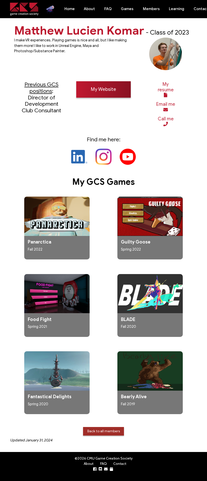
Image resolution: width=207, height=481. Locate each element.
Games (127, 9)
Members (151, 9)
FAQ (108, 9)
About (89, 9)
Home (69, 9)
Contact (119, 463)
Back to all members (103, 431)
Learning (176, 9)
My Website (103, 89)
